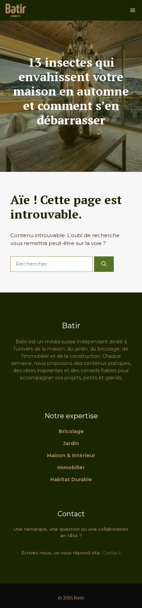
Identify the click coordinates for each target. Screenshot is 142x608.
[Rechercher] (104, 264)
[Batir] (15, 10)
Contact (111, 552)
